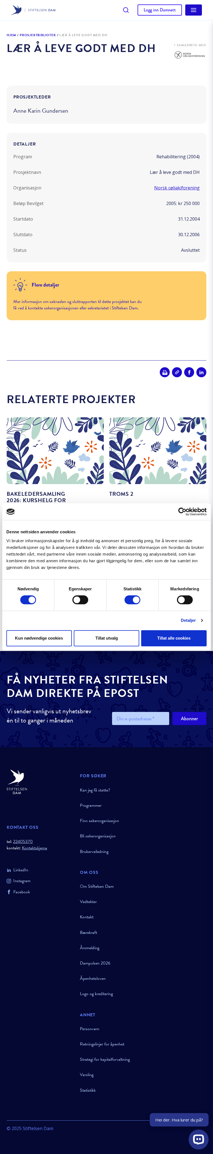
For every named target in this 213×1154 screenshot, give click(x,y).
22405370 (23, 841)
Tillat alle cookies (174, 638)
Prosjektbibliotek (38, 35)
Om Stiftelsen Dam (97, 886)
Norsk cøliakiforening (177, 188)
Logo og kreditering (96, 993)
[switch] (80, 599)
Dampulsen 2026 (95, 963)
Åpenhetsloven (93, 978)
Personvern (89, 1028)
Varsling (86, 1074)
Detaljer (188, 620)
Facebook (21, 892)
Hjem (11, 35)
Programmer (91, 805)
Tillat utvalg (106, 638)
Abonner (189, 718)
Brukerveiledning (94, 851)
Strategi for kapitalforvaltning (105, 1059)
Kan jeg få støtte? (95, 790)
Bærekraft (88, 932)
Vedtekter (88, 901)
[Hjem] (40, 782)
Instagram (22, 880)
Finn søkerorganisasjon (99, 820)
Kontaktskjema (34, 848)
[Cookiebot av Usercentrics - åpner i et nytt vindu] (182, 511)
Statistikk (88, 1090)
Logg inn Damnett (160, 10)
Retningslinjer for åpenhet (102, 1044)
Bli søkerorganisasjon (98, 836)
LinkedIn (20, 870)
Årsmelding (89, 948)
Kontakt (86, 917)
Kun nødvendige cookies (39, 638)
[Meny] (193, 10)
